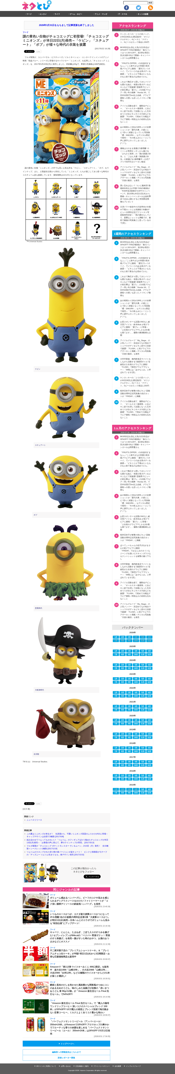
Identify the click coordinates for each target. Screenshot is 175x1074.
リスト (38, 51)
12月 (149, 655)
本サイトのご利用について (46, 1066)
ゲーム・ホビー (76, 14)
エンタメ (43, 14)
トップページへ (66, 1044)
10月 (136, 655)
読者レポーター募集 (66, 1058)
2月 (122, 637)
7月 (116, 655)
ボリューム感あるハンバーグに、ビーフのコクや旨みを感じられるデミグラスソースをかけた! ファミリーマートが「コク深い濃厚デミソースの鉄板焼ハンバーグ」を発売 (79, 901)
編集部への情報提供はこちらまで (66, 1052)
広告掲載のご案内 (82, 1066)
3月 (129, 637)
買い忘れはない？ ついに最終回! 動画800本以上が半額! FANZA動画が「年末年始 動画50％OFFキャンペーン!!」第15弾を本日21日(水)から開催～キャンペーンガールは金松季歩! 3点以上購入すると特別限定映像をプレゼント (135, 193)
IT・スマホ (122, 14)
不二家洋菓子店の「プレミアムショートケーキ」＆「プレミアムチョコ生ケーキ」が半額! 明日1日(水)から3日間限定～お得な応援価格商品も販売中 (80, 953)
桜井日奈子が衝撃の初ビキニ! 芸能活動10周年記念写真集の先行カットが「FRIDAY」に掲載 (135, 393)
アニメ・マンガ (101, 14)
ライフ (57, 14)
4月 (136, 651)
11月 (143, 655)
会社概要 (118, 1066)
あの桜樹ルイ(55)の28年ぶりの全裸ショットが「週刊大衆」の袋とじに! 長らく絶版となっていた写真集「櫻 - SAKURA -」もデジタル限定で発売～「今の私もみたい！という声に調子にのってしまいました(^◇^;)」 (135, 135)
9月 (129, 655)
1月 (116, 637)
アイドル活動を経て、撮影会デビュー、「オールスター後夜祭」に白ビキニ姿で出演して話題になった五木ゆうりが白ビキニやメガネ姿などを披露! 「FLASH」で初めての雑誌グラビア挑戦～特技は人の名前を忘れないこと (135, 114)
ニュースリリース (34, 820)
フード (29, 14)
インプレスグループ (133, 1066)
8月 (122, 655)
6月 (149, 651)
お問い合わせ (66, 1066)
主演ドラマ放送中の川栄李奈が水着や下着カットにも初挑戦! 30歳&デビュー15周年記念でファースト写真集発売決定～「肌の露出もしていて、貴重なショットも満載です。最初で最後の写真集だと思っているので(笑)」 (135, 215)
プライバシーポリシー (101, 1066)
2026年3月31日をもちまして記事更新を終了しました (66, 25)
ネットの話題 (143, 14)
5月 (142, 651)
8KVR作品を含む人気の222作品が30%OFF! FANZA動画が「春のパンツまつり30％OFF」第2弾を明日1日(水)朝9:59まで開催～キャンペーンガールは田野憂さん (135, 52)
